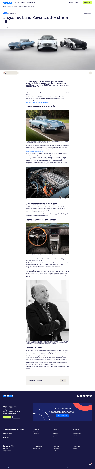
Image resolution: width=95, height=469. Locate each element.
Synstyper (55, 450)
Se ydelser (75, 448)
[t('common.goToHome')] (8, 396)
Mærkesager (55, 433)
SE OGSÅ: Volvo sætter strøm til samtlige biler (37, 102)
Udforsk (10, 6)
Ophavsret (18, 467)
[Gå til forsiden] (7, 3)
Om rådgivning (36, 433)
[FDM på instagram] (84, 396)
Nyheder (15, 6)
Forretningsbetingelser (27, 467)
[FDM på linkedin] (87, 396)
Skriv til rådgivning (36, 431)
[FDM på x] (81, 396)
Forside (4, 6)
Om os (54, 431)
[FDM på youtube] (90, 396)
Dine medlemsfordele (77, 433)
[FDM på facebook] (78, 396)
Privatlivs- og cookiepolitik (8, 467)
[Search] (81, 2)
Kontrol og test (56, 448)
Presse (54, 436)
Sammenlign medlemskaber (78, 431)
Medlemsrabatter (76, 435)
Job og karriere (56, 435)
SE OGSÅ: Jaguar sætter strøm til (34, 151)
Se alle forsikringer (36, 448)
